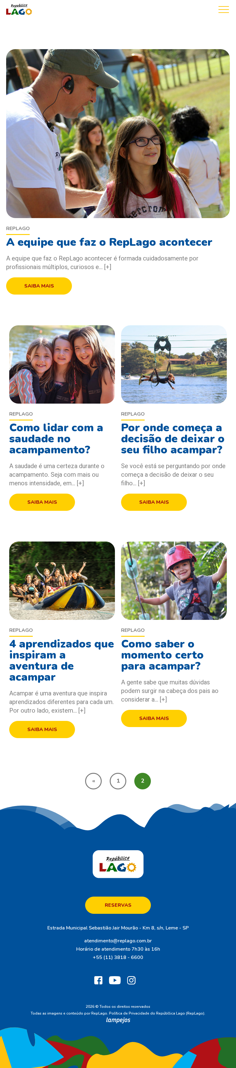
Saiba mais (39, 286)
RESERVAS (118, 905)
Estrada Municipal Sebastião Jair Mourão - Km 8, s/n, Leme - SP (118, 928)
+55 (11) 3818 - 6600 (118, 957)
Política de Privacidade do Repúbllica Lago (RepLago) (156, 1013)
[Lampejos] (118, 1020)
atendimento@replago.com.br (118, 940)
